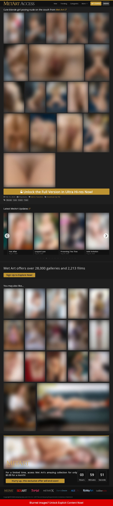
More (84, 4)
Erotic (20, 200)
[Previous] (7, 235)
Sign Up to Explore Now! (19, 274)
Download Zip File (53, 197)
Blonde (9, 200)
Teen (26, 200)
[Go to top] (107, 499)
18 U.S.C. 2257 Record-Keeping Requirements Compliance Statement (50, 497)
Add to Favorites (37, 197)
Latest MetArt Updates (16, 208)
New (55, 4)
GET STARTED (96, 4)
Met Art (60, 9)
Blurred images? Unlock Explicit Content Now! (56, 502)
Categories (74, 4)
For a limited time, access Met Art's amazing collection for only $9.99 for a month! (41, 474)
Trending (63, 4)
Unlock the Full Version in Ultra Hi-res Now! (58, 192)
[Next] (106, 235)
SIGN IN (106, 4)
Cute (15, 200)
